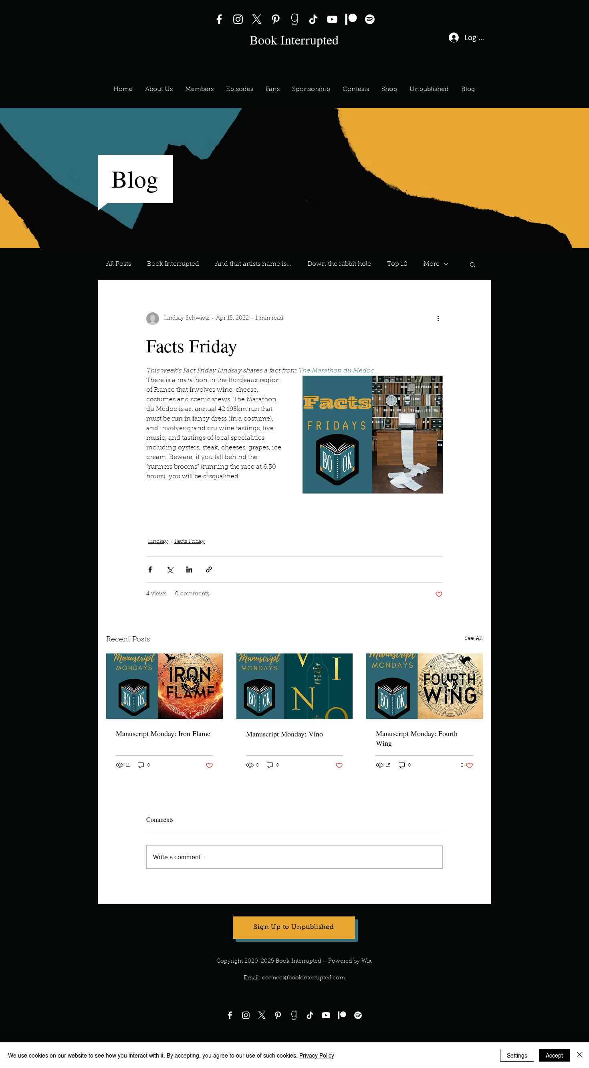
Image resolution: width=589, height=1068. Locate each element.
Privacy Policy (316, 1055)
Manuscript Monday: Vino (284, 733)
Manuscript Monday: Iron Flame (163, 733)
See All (473, 638)
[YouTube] (332, 19)
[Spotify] (369, 19)
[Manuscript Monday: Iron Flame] (164, 686)
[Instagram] (238, 19)
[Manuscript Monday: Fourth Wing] (424, 686)
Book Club (256, 507)
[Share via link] (209, 569)
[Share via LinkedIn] (189, 569)
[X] (256, 19)
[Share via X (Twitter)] (169, 569)
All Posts (118, 264)
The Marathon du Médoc (184, 522)
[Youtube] (326, 1015)
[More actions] (438, 319)
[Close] (579, 1055)
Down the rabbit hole (339, 264)
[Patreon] (351, 19)
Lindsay (158, 541)
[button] (199, 89)
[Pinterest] (275, 19)
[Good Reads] (294, 19)
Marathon (339, 507)
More (432, 264)
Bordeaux (377, 507)
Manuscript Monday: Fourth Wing (417, 738)
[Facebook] (219, 19)
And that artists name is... (253, 264)
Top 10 (397, 264)
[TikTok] (313, 19)
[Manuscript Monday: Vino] (294, 686)
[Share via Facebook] (150, 569)
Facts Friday (298, 507)
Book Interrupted (173, 264)
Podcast (161, 507)
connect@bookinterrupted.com (303, 978)
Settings (517, 1055)
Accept (554, 1055)
